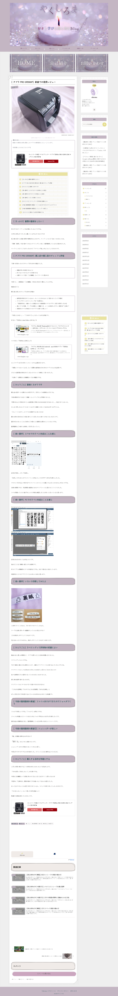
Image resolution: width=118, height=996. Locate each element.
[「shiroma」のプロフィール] (59, 63)
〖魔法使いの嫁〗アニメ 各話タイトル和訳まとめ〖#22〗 (94, 143)
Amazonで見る (51, 161)
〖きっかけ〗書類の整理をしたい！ (31, 179)
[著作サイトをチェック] (54, 853)
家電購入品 (15, 823)
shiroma (94, 97)
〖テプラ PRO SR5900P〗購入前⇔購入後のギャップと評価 (37, 183)
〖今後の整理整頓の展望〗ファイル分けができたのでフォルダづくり (39, 205)
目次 (42, 174)
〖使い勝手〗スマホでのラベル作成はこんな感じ (34, 190)
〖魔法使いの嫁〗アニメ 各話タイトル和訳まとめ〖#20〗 (94, 172)
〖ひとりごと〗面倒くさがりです (30, 186)
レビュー (29, 823)
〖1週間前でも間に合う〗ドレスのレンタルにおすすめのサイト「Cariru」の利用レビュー (94, 150)
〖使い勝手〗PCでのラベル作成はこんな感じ (33, 194)
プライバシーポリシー (62, 991)
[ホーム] (26, 63)
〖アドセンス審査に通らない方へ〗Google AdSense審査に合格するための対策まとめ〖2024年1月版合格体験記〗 (94, 159)
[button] (105, 124)
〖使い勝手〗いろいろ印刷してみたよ (31, 197)
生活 (41, 823)
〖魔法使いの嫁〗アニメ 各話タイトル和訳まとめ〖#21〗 (94, 166)
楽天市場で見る (36, 161)
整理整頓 (35, 823)
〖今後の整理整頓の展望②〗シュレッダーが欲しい (35, 208)
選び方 (51, 823)
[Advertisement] (43, 837)
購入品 (46, 823)
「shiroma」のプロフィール (48, 991)
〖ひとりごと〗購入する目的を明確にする (33, 212)
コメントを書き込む (44, 973)
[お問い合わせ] (92, 63)
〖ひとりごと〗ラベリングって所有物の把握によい (35, 201)
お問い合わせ (73, 991)
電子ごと (22, 823)
